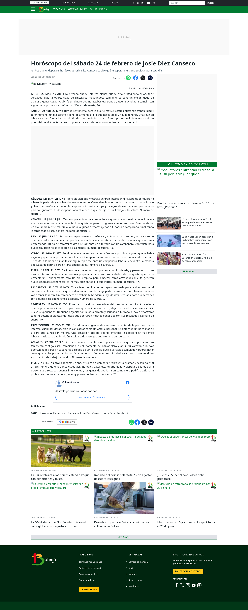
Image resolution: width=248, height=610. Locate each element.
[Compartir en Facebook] (135, 77)
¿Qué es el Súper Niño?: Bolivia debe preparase (181, 477)
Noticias (132, 574)
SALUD (93, 9)
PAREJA (103, 9)
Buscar (210, 2)
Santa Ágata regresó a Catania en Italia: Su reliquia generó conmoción (197, 258)
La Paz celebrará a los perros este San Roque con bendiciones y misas (60, 477)
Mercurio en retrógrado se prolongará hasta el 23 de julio (186, 524)
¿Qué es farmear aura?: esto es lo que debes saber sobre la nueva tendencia (197, 222)
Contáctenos (89, 589)
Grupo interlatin (87, 580)
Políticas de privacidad (90, 568)
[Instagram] (143, 2)
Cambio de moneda (138, 561)
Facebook (122, 413)
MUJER (83, 9)
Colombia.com (70, 382)
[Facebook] (133, 2)
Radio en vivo (135, 580)
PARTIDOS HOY (68, 2)
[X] (138, 2)
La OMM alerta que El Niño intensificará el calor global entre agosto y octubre (58, 524)
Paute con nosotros (88, 574)
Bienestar (73, 413)
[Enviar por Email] (150, 77)
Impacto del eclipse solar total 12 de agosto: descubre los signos (123, 477)
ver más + (187, 271)
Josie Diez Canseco (91, 413)
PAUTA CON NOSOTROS (188, 571)
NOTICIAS (72, 9)
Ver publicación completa (92, 397)
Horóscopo (45, 413)
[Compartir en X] (143, 77)
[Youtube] (148, 2)
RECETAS (115, 2)
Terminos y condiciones (90, 561)
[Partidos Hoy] (154, 2)
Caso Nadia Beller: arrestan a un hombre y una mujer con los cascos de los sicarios (197, 240)
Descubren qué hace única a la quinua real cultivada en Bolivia (122, 524)
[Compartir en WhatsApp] (128, 77)
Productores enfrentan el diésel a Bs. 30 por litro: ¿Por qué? (185, 205)
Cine (131, 568)
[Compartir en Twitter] (144, 422)
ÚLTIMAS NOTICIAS (40, 2)
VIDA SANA (59, 9)
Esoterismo (59, 413)
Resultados (134, 586)
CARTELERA (93, 2)
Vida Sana (110, 413)
